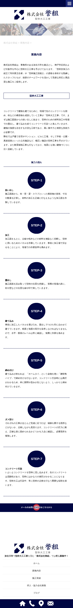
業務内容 (36, 570)
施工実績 (36, 578)
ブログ (36, 593)
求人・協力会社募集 (36, 585)
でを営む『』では (36, 556)
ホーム (36, 563)
